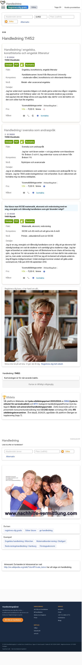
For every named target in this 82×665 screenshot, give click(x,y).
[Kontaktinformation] (38, 116)
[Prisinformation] (44, 109)
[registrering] (41, 361)
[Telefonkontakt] (28, 116)
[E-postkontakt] (24, 116)
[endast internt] (0, 594)
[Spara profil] (22, 65)
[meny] (3, 7)
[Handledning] (3, 3)
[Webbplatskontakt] (33, 116)
